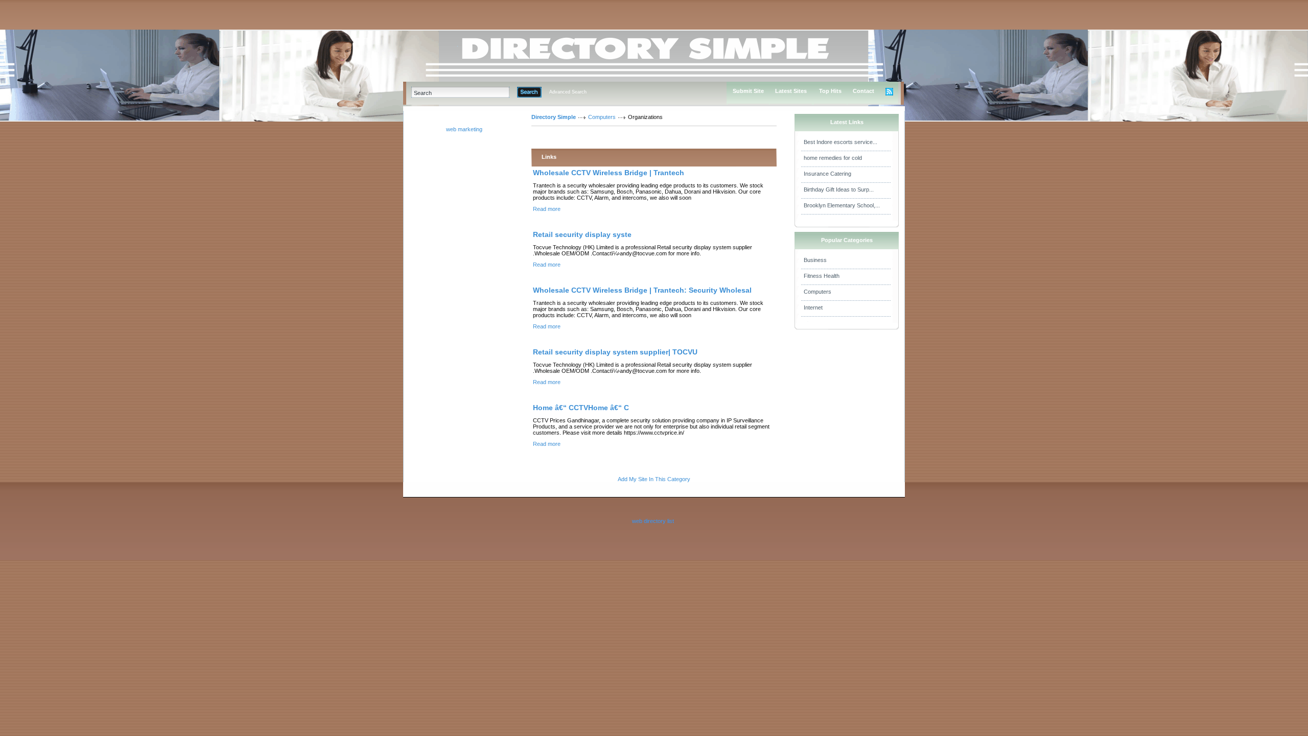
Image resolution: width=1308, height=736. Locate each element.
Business (815, 260)
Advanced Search (568, 91)
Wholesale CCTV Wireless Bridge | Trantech (608, 173)
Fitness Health (821, 276)
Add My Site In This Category (654, 479)
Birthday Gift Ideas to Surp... (839, 189)
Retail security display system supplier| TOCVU (615, 352)
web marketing (464, 129)
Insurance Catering (827, 174)
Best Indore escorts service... (840, 142)
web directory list (653, 521)
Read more (546, 209)
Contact (863, 91)
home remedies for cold (833, 158)
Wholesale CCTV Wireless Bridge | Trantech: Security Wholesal (642, 290)
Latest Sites (791, 91)
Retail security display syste (582, 234)
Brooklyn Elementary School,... (842, 205)
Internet (813, 307)
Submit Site (748, 91)
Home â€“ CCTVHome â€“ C (581, 407)
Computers (602, 117)
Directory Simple (553, 117)
